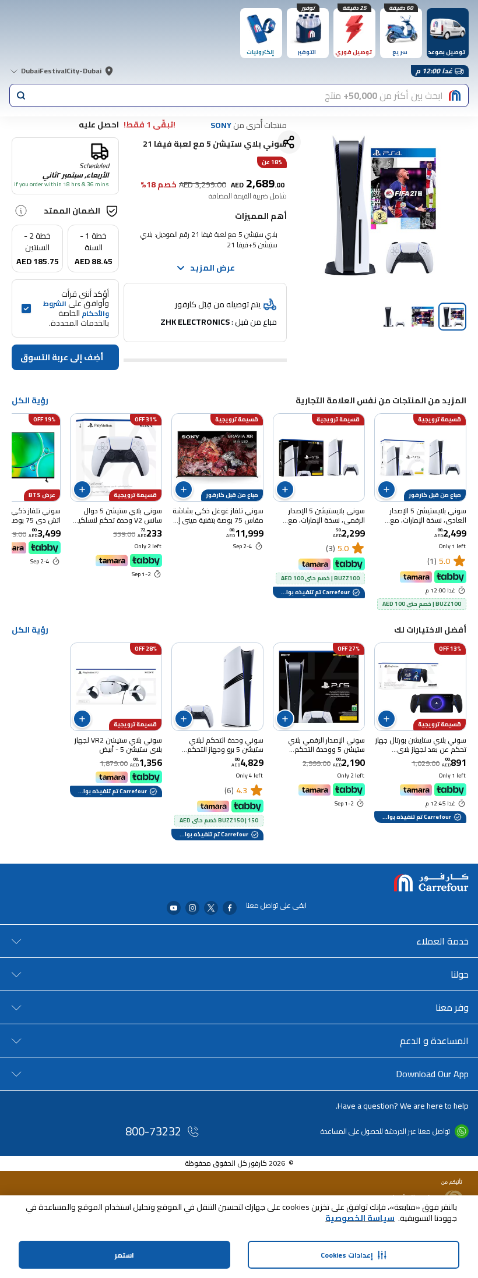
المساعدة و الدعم (434, 1040)
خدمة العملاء (442, 941)
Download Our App (432, 1073)
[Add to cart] (386, 489)
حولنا (460, 974)
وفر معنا (452, 1007)
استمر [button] (124, 1255)
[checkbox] (26, 308)
